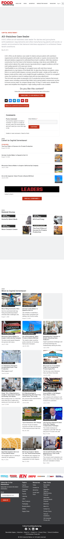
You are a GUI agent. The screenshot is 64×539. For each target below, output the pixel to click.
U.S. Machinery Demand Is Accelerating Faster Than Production (9, 367)
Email (2, 492)
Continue (34, 127)
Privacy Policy (42, 532)
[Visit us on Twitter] (29, 529)
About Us (26, 532)
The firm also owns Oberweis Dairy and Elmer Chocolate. (51, 372)
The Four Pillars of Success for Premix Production (17, 146)
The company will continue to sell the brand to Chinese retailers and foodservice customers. (52, 398)
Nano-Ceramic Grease (9, 229)
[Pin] (22, 100)
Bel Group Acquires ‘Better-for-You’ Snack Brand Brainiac (31, 452)
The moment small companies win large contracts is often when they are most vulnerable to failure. (52, 459)
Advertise (20, 532)
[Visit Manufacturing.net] (50, 476)
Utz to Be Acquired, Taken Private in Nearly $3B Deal (18, 176)
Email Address (33, 119)
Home (45, 333)
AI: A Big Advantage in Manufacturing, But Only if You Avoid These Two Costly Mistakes (31, 395)
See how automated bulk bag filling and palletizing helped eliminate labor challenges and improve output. (10, 312)
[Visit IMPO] (32, 476)
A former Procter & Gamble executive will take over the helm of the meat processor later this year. (31, 426)
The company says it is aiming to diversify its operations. (11, 456)
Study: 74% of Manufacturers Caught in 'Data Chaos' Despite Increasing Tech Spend (11, 395)
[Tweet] (18, 100)
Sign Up (5, 500)
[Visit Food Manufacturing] (13, 476)
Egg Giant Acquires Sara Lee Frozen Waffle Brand (10, 452)
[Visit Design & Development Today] (4, 476)
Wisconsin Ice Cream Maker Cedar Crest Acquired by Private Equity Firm (51, 367)
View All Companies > (32, 198)
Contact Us (34, 532)
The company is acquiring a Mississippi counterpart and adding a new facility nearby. (30, 314)
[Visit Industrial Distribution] (41, 476)
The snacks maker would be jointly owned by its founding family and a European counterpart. (30, 342)
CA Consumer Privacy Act (33, 534)
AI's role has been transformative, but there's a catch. (31, 399)
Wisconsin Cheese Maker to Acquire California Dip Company (20, 165)
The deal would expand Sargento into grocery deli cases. (11, 341)
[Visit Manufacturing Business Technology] (59, 476)
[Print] (6, 100)
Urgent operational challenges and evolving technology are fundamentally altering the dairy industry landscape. (52, 343)
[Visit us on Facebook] (26, 529)
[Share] (10, 100)
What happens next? (7, 371)
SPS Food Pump (38, 219)
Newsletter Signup (10, 532)
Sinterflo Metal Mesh (9, 219)
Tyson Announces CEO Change (31, 422)
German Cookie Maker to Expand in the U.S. (15, 155)
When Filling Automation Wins (10, 309)
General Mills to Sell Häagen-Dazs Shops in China (52, 394)
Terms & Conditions (53, 532)
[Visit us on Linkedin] (33, 529)
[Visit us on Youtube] (37, 529)
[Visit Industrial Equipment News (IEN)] (23, 476)
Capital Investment (9, 32)
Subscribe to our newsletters (32, 95)
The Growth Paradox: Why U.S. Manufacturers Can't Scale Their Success (52, 453)
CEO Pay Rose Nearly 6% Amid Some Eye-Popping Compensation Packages (52, 424)
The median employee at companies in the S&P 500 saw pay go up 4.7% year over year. (52, 429)
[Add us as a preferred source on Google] (26, 100)
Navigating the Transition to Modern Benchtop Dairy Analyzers (51, 338)
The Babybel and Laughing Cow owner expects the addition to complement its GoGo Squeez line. (31, 457)
